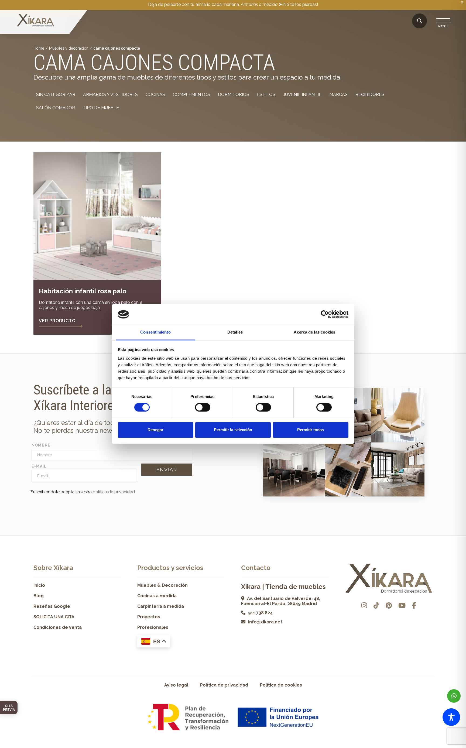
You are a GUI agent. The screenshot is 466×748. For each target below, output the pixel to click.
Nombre (41, 445)
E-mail (39, 466)
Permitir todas (310, 429)
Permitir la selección (233, 429)
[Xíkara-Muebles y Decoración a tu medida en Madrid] (35, 21)
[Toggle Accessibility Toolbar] (451, 717)
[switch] (202, 407)
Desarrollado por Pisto (419, 746)
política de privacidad (114, 491)
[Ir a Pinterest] (389, 605)
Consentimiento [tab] (155, 332)
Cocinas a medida (157, 595)
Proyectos (148, 616)
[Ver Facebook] (414, 605)
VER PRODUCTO (57, 320)
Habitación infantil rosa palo (82, 291)
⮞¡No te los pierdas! (298, 4)
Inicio (39, 585)
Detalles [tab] (235, 332)
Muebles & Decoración (162, 585)
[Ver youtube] (402, 605)
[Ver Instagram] (364, 605)
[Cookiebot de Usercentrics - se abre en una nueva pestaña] (324, 314)
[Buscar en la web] (419, 21)
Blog (38, 595)
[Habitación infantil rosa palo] (97, 216)
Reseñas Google (51, 606)
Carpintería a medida (160, 606)
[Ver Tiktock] (376, 605)
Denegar (155, 429)
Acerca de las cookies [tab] (314, 332)
